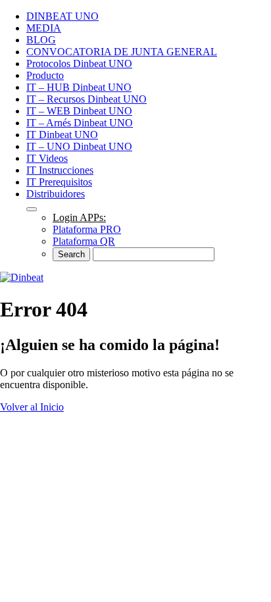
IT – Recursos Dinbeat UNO (86, 99)
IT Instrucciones (59, 170)
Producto (45, 75)
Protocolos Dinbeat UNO (79, 63)
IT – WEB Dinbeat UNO (79, 110)
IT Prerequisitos (59, 182)
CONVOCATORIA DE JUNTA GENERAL (121, 51)
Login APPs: (79, 217)
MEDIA (43, 28)
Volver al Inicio (32, 407)
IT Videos (47, 158)
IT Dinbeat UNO (62, 134)
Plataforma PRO (87, 229)
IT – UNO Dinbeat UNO (79, 146)
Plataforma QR (84, 241)
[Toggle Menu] (31, 209)
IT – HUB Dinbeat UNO (79, 87)
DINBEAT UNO (62, 16)
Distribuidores (55, 193)
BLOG (41, 39)
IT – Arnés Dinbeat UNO (79, 122)
